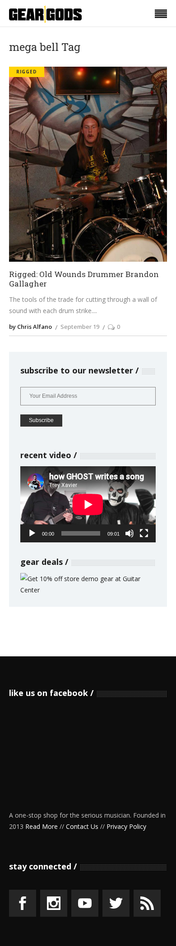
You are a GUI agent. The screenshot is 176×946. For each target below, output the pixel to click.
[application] (88, 504)
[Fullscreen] (143, 533)
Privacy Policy (126, 826)
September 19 (79, 327)
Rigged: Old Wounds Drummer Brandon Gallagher (84, 279)
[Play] (32, 533)
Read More (41, 826)
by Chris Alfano (30, 327)
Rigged (26, 71)
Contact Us (82, 826)
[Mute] (129, 533)
